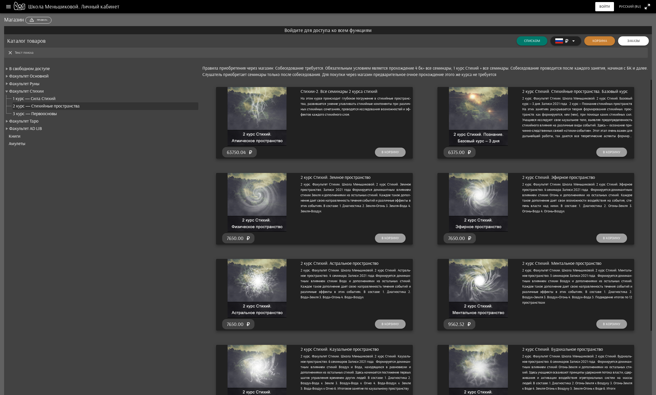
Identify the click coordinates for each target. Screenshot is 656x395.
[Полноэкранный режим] (647, 6)
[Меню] (8, 6)
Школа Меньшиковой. (54, 6)
